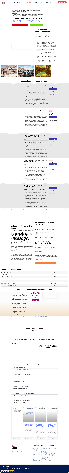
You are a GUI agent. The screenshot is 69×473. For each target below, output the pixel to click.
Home (14, 2)
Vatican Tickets (49, 2)
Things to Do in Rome (39, 2)
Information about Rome (29, 2)
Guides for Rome (20, 2)
